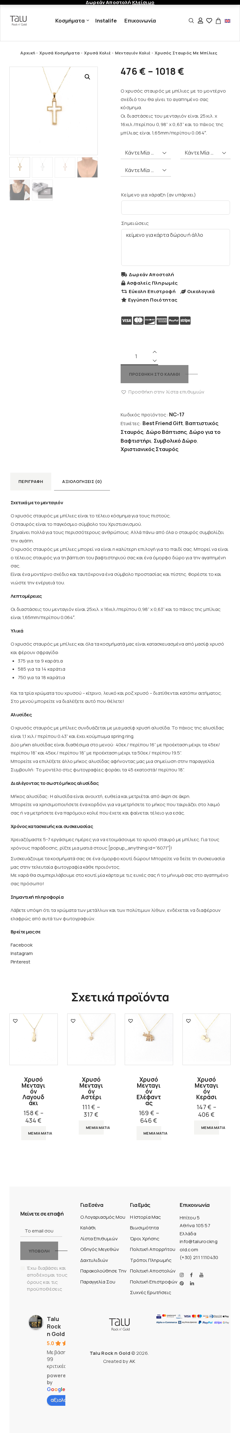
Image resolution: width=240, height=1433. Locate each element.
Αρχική (27, 53)
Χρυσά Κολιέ (97, 53)
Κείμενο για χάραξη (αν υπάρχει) (158, 195)
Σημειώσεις (135, 223)
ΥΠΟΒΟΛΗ (39, 1251)
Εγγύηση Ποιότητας (152, 300)
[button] (87, 77)
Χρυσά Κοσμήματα (59, 53)
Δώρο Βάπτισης (166, 431)
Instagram (22, 953)
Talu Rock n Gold (56, 1326)
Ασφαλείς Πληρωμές (152, 283)
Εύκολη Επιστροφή (152, 291)
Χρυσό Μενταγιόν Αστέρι (91, 1088)
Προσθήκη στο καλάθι (154, 374)
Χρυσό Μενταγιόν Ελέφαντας (149, 1091)
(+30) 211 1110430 (199, 1257)
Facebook (21, 945)
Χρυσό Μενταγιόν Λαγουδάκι (33, 1091)
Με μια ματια (37, 1133)
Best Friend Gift (162, 423)
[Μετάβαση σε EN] (227, 20)
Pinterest (20, 961)
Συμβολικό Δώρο (175, 440)
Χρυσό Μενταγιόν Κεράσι (206, 1088)
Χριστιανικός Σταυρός (149, 449)
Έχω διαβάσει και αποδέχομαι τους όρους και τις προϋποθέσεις (47, 1279)
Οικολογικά (201, 291)
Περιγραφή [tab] (30, 481)
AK (132, 1361)
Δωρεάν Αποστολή (151, 274)
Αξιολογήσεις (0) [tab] (82, 481)
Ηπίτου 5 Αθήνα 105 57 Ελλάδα (195, 1225)
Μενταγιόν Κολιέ (133, 53)
